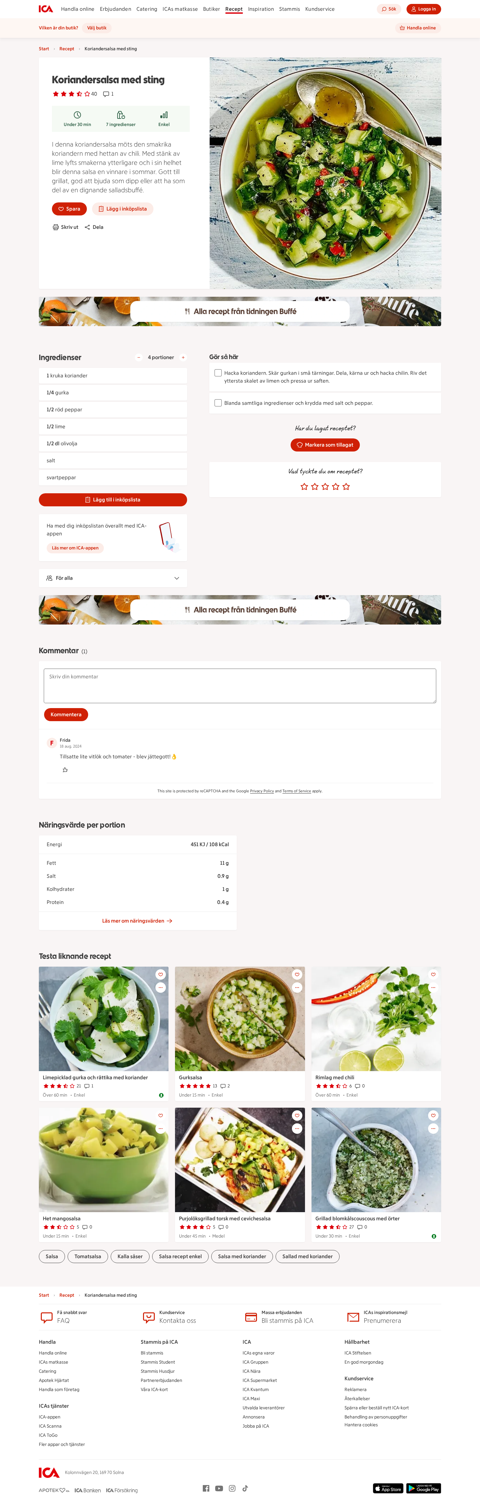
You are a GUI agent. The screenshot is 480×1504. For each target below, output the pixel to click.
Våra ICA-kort (154, 1389)
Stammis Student (158, 1362)
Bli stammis (152, 1353)
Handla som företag (59, 1389)
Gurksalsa (190, 1077)
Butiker (211, 9)
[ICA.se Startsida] (46, 9)
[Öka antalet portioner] (183, 357)
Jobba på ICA (256, 1426)
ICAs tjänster (54, 1406)
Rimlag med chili (334, 1077)
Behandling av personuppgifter (375, 1417)
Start (44, 49)
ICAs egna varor (259, 1353)
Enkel (164, 124)
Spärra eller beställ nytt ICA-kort (376, 1408)
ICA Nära (252, 1371)
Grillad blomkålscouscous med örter (357, 1218)
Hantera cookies (361, 1425)
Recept (234, 9)
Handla (47, 1342)
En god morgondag (363, 1362)
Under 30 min (77, 124)
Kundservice (320, 9)
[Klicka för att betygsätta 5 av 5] (346, 487)
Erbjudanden (115, 9)
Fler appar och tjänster (62, 1444)
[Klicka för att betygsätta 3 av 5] (325, 487)
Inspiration (261, 9)
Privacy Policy (262, 791)
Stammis (289, 9)
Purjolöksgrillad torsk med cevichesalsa (225, 1218)
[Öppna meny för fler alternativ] (160, 987)
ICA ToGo (48, 1435)
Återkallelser (357, 1398)
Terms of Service (296, 791)
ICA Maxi (251, 1398)
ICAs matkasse (180, 9)
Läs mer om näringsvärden (133, 921)
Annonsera (254, 1417)
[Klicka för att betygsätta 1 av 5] (304, 487)
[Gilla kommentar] (65, 770)
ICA (247, 1342)
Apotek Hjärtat (54, 1380)
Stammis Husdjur (158, 1371)
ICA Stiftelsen (357, 1353)
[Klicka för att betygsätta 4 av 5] (335, 487)
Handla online (78, 9)
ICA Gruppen (255, 1362)
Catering (147, 9)
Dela (98, 227)
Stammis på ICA (159, 1342)
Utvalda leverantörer (264, 1408)
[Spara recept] (160, 974)
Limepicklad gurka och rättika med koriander (95, 1077)
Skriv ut (69, 227)
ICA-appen (49, 1417)
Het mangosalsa (62, 1218)
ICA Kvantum (256, 1389)
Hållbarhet (357, 1342)
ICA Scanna (50, 1426)
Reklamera (355, 1389)
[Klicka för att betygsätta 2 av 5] (315, 487)
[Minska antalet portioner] (139, 357)
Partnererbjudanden (161, 1380)
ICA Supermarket (260, 1380)
